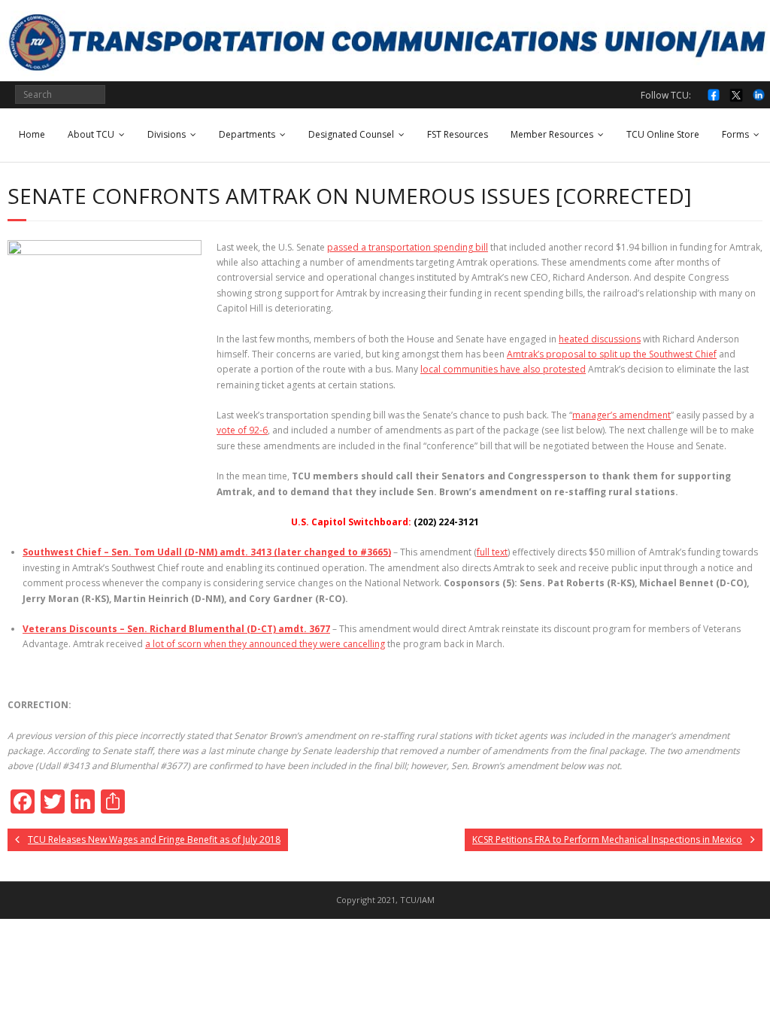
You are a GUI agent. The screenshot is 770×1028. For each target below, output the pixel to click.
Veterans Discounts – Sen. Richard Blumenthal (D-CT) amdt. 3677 (176, 628)
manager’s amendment (621, 415)
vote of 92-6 (242, 430)
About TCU (91, 134)
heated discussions (600, 339)
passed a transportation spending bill (407, 247)
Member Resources (552, 134)
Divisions (166, 134)
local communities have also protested (503, 369)
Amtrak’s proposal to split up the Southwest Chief (612, 354)
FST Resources (457, 134)
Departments (247, 134)
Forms (735, 134)
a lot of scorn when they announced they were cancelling (265, 643)
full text (492, 552)
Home (32, 134)
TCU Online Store (662, 134)
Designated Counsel (351, 134)
